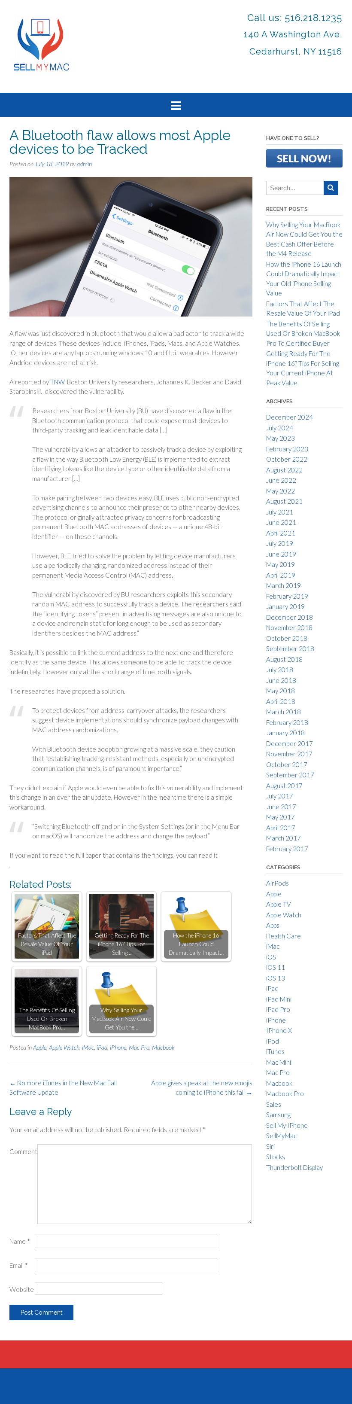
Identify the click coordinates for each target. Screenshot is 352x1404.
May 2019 (280, 564)
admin (84, 164)
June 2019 (281, 554)
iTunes (275, 1051)
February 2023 (287, 449)
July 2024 (279, 428)
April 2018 (280, 701)
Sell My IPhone (287, 1125)
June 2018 (281, 680)
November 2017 (289, 754)
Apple (39, 1047)
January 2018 (285, 733)
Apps (272, 925)
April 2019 (280, 575)
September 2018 (290, 648)
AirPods (277, 883)
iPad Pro (278, 1009)
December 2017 (289, 743)
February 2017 (287, 849)
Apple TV (278, 904)
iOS (271, 957)
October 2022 (286, 459)
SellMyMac (281, 1135)
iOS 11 (275, 967)
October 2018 (286, 638)
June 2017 (281, 806)
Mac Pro (139, 1047)
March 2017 (283, 838)
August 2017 (284, 785)
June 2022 (281, 480)
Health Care (283, 936)
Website (21, 1289)
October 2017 (286, 764)
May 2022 (280, 491)
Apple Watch (64, 1047)
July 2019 (279, 543)
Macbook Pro (285, 1093)
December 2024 (289, 417)
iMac (88, 1047)
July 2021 (279, 512)
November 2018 (289, 627)
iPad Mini (278, 999)
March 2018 (283, 712)
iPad (102, 1047)
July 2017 (279, 796)
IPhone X (279, 1030)
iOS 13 (275, 978)
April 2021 (280, 533)
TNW (57, 382)
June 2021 (281, 522)
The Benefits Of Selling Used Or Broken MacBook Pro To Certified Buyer (303, 333)
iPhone (118, 1047)
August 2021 (284, 501)
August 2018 (284, 659)
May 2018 (280, 690)
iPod (272, 1041)
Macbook (163, 1047)
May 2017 (280, 817)
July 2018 (279, 669)
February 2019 (287, 596)
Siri (270, 1146)
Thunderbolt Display (294, 1167)
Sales (273, 1104)
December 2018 (289, 617)
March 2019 (283, 585)
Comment (23, 1151)
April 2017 (280, 827)
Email (18, 1265)
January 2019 (285, 606)
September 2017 (290, 775)
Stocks (275, 1156)
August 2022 (284, 470)
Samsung (278, 1114)
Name (19, 1241)
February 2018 (287, 722)
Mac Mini (278, 1062)
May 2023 (280, 438)
